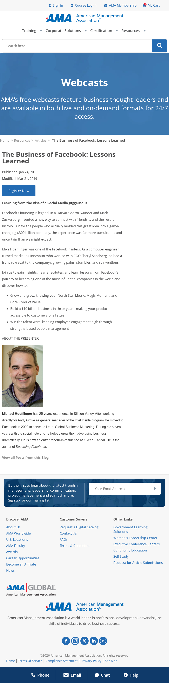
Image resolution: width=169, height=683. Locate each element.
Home (4, 140)
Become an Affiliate (21, 564)
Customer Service (73, 519)
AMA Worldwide (18, 533)
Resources (133, 32)
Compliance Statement (61, 661)
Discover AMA (17, 519)
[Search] (159, 45)
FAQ (63, 539)
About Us (13, 527)
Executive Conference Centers (136, 544)
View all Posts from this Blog (25, 457)
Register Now (18, 191)
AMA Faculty (15, 545)
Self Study (121, 556)
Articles (40, 140)
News (10, 570)
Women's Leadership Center (135, 538)
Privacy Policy (91, 661)
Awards (12, 552)
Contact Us (68, 533)
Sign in (58, 5)
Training (32, 32)
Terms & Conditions (75, 545)
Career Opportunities (22, 558)
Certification (104, 32)
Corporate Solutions (66, 32)
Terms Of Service (30, 661)
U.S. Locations (17, 539)
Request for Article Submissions (138, 562)
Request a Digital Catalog (79, 527)
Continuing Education (130, 550)
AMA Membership (123, 5)
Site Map (111, 661)
